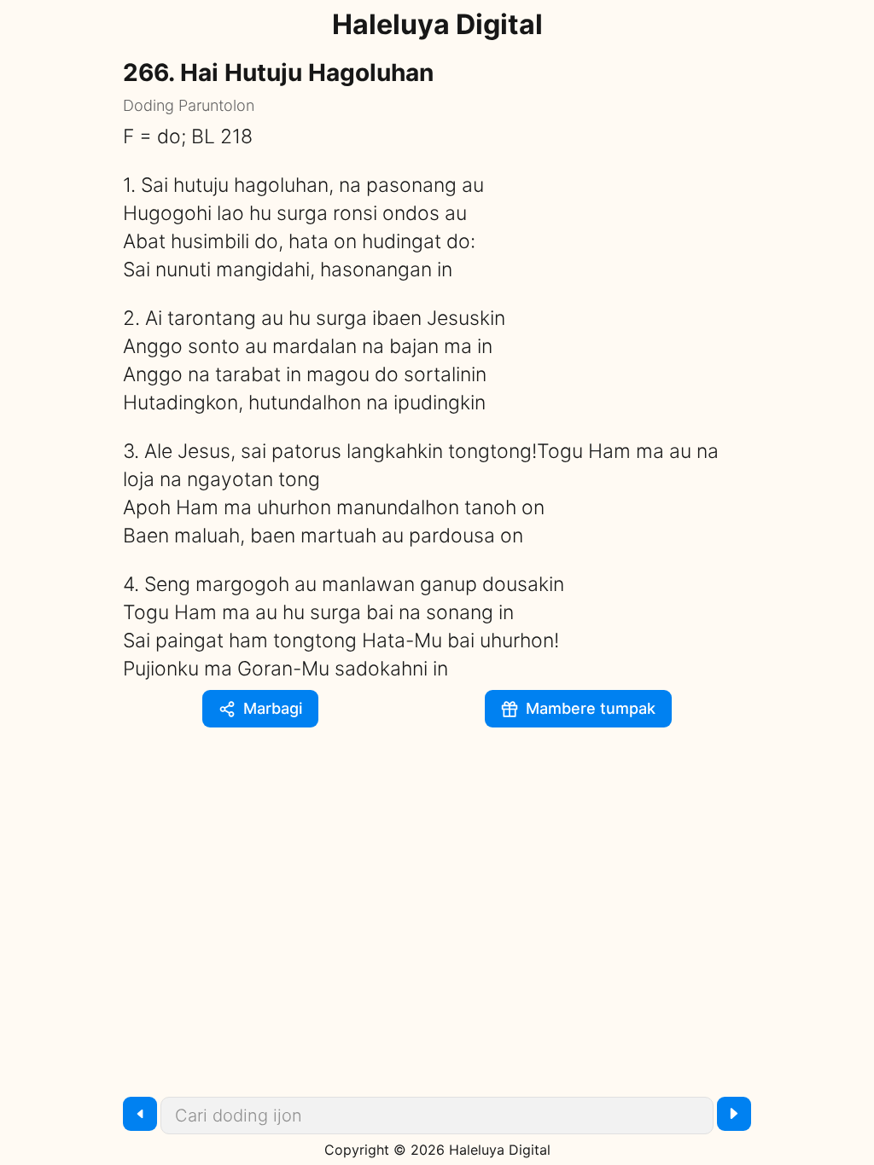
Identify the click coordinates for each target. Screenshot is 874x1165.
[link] (578, 708)
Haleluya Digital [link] (437, 24)
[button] (260, 708)
